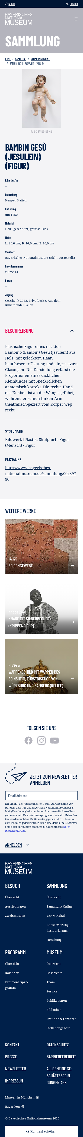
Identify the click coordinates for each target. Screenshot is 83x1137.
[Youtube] (54, 743)
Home (8, 59)
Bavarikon (12, 1106)
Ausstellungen (15, 906)
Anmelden (13, 844)
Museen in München (19, 1097)
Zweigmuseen (15, 916)
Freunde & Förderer (61, 1019)
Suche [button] (12, 4)
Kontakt (12, 1044)
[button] (76, 19)
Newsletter (15, 1068)
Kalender (12, 973)
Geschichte (54, 973)
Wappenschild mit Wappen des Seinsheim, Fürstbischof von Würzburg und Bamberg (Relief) (36, 678)
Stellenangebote (58, 1028)
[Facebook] (29, 743)
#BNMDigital (56, 916)
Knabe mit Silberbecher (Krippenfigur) (29, 622)
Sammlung (20, 59)
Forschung (54, 940)
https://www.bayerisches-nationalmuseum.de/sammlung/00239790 (40, 473)
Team (51, 982)
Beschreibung (19, 330)
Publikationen (57, 1000)
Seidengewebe (21, 565)
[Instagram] (42, 743)
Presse (11, 1056)
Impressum (14, 1080)
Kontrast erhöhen (43, 1131)
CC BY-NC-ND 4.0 (43, 131)
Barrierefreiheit (61, 1056)
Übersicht (12, 897)
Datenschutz (58, 1044)
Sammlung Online (40, 59)
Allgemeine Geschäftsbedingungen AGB (59, 1075)
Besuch (74, 4)
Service (52, 991)
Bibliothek (54, 1010)
